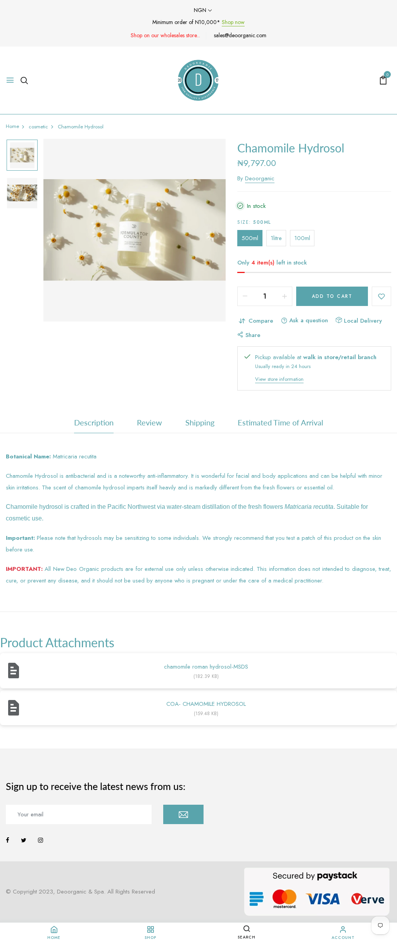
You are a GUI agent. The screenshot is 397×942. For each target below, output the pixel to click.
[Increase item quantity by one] (284, 296)
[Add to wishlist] (381, 296)
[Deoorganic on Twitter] (23, 840)
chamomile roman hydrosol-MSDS (206, 666)
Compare (261, 320)
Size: (254, 222)
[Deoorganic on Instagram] (40, 840)
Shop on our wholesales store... (165, 35)
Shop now (233, 22)
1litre (276, 238)
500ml (250, 238)
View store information (279, 379)
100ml (302, 238)
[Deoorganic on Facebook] (7, 840)
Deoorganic (259, 178)
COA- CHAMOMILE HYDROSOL (206, 704)
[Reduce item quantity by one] (245, 296)
